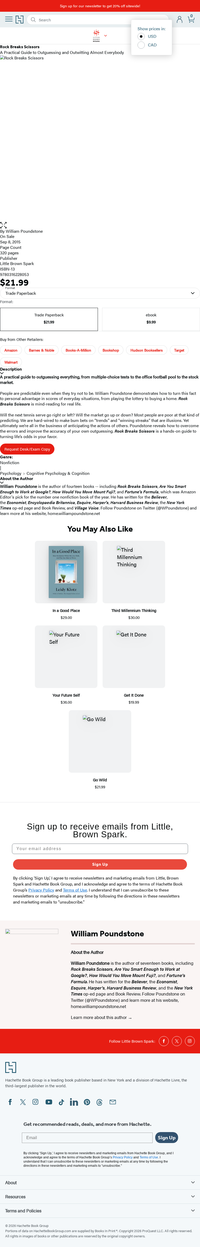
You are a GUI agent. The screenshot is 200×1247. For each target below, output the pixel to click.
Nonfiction (9, 462)
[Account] (179, 19)
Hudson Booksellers (146, 350)
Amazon (10, 350)
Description (11, 369)
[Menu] (8, 19)
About (11, 1182)
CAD (152, 45)
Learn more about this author (99, 1017)
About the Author (16, 478)
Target (179, 350)
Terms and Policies (23, 1210)
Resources (15, 1196)
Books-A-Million (78, 350)
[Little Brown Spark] (105, 35)
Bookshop (111, 350)
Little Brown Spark (17, 263)
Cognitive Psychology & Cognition (58, 473)
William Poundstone (24, 231)
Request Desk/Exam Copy (27, 449)
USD (152, 36)
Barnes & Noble (41, 350)
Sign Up (100, 864)
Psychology (10, 473)
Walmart (10, 362)
